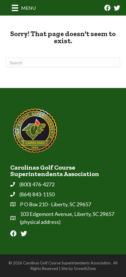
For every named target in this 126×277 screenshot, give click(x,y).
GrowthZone (85, 268)
